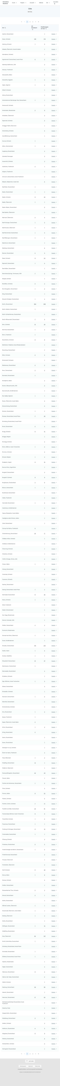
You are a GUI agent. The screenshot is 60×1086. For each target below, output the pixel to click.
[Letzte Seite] (38, 22)
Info (48, 3)
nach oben (31, 1061)
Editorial (41, 2)
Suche (14, 3)
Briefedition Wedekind (6, 2)
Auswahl (33, 3)
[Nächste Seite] (35, 22)
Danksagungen (23, 1066)
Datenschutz (37, 1066)
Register (23, 3)
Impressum (30, 1066)
